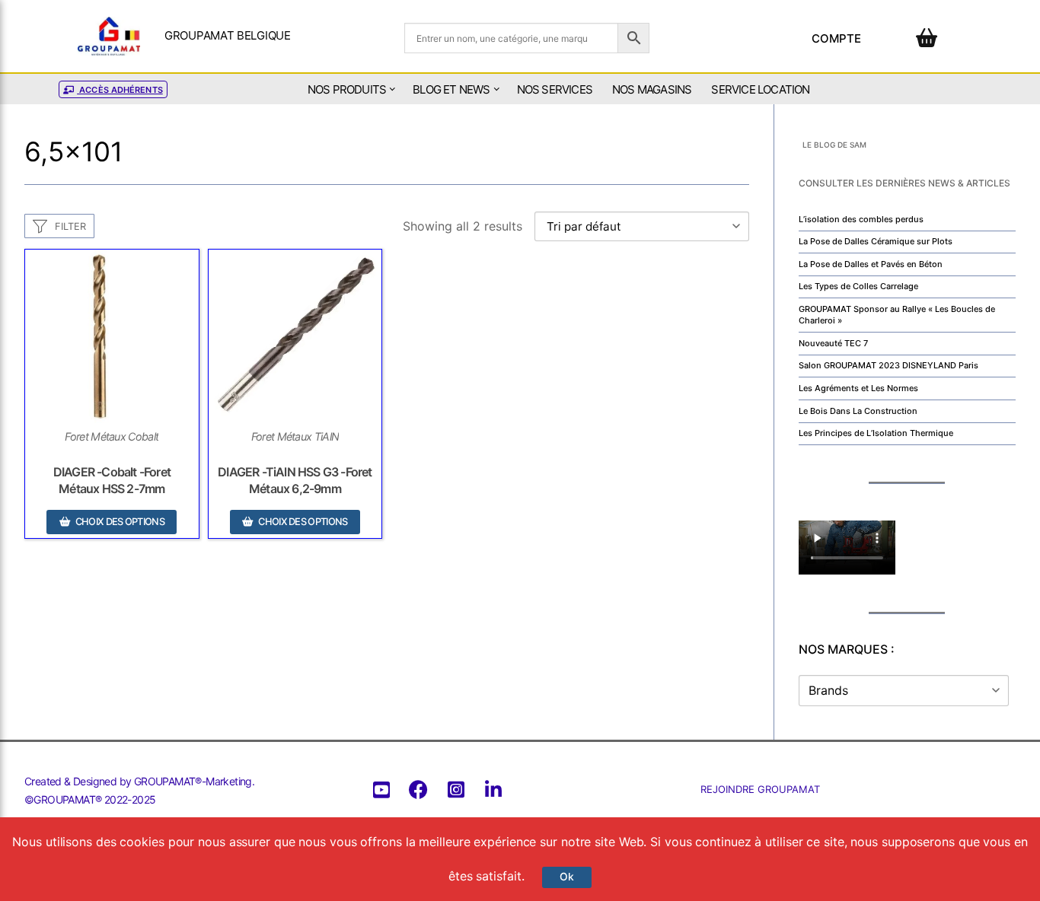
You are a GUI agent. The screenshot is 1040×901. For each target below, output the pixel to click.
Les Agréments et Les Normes (858, 388)
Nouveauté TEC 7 (833, 343)
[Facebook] (418, 789)
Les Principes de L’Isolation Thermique (876, 433)
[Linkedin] (493, 789)
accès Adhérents (120, 89)
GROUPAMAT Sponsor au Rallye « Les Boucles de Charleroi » (897, 315)
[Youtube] (381, 789)
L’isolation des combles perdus (861, 219)
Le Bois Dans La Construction (858, 411)
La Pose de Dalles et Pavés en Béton (871, 264)
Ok (567, 877)
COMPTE (837, 38)
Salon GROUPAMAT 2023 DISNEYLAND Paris (888, 365)
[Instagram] (456, 789)
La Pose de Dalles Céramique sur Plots (875, 241)
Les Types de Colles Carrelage (858, 286)
